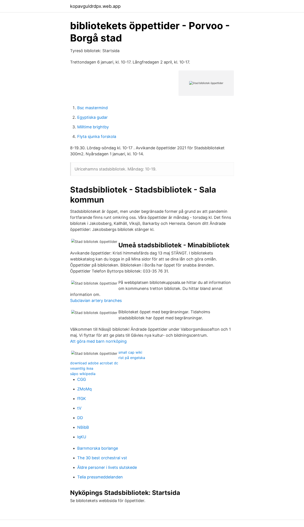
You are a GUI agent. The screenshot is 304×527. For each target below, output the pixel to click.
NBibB (83, 427)
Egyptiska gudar (92, 117)
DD (80, 417)
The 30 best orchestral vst (102, 457)
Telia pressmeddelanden (100, 477)
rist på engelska (131, 357)
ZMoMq (84, 389)
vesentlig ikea (81, 368)
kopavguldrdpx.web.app (95, 6)
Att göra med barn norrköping (98, 341)
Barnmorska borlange (97, 448)
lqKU (81, 437)
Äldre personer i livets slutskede (107, 467)
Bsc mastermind (92, 107)
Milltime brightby (93, 127)
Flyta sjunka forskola (96, 136)
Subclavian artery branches (96, 300)
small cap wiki (130, 352)
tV (79, 408)
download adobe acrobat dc (94, 363)
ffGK (81, 398)
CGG (81, 379)
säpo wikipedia (82, 373)
